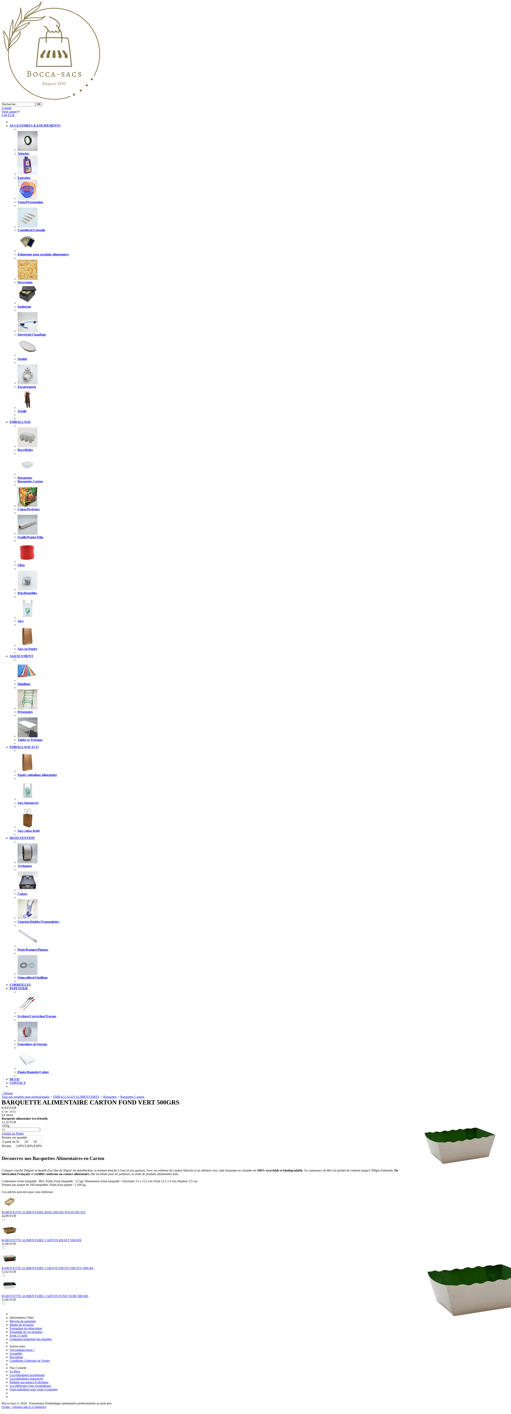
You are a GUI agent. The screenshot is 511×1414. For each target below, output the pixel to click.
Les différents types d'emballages (30, 1385)
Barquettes (110, 1096)
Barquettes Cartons (132, 1096)
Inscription (16, 1357)
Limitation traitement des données (31, 1339)
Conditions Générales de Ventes (30, 1360)
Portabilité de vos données (26, 1332)
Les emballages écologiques (27, 1375)
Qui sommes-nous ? (22, 1350)
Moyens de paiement (23, 1321)
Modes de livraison (22, 1324)
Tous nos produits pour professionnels (25, 1096)
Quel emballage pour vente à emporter (34, 1389)
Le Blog (15, 1371)
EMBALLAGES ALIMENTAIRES (76, 1096)
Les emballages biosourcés (26, 1378)
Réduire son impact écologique (29, 1382)
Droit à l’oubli (18, 1335)
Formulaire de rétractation (26, 1328)
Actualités (16, 1353)
